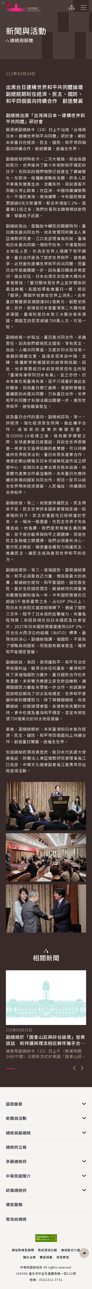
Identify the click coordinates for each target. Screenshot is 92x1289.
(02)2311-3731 (51, 1279)
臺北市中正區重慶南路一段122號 (52, 1273)
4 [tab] (40, 1068)
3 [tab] (30, 1068)
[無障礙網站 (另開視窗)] (46, 1238)
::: (3, 2)
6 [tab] (60, 1068)
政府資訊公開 (47, 1250)
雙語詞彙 (46, 1257)
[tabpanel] (46, 1014)
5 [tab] (50, 1068)
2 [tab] (20, 1068)
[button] (84, 1253)
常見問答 (62, 1257)
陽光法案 (29, 1257)
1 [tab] (10, 1068)
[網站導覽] (71, 7)
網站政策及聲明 (23, 1250)
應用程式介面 (70, 1250)
